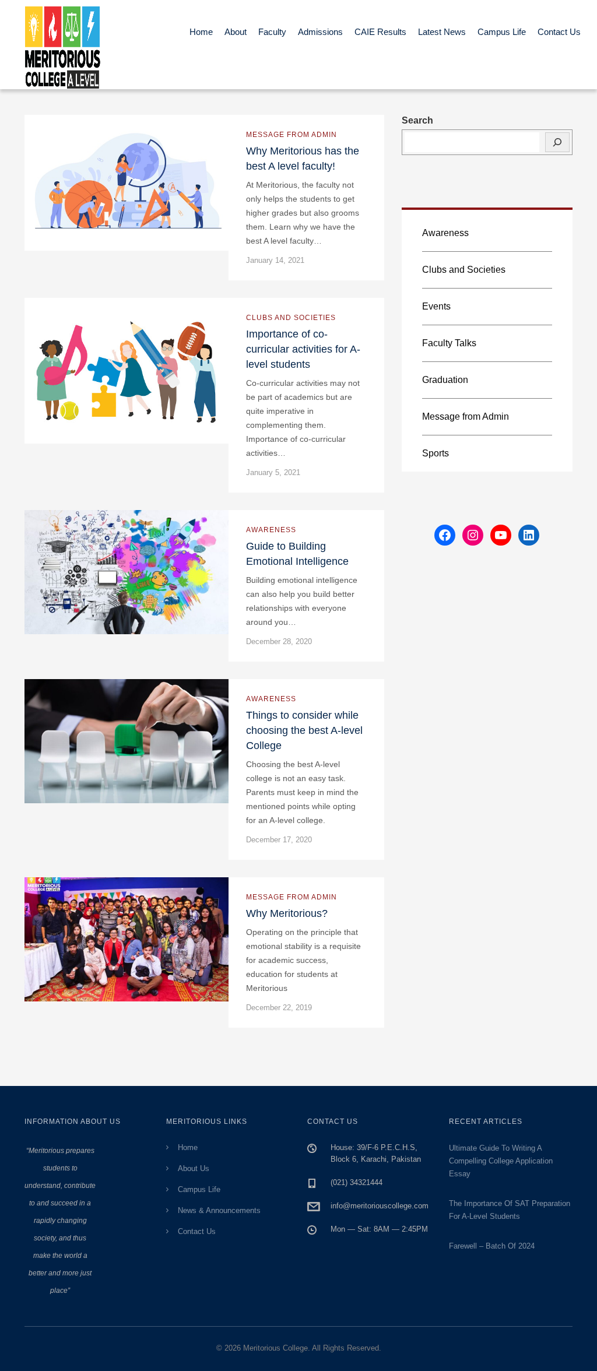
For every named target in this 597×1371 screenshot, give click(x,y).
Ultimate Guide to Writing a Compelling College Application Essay (501, 1161)
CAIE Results (380, 32)
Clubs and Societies (291, 318)
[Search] (557, 142)
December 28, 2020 (279, 641)
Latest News (442, 32)
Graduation (445, 380)
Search (417, 120)
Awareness (271, 530)
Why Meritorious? (287, 913)
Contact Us (559, 32)
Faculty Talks (449, 343)
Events (436, 306)
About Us (193, 1168)
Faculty (272, 32)
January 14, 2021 (275, 260)
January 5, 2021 (273, 472)
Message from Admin (291, 135)
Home (201, 32)
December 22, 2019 (279, 1007)
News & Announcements (219, 1210)
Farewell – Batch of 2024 (492, 1246)
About (235, 32)
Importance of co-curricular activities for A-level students (303, 349)
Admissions (320, 32)
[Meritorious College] (68, 44)
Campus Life (501, 32)
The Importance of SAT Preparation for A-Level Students (509, 1210)
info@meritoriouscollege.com (380, 1205)
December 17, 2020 (279, 839)
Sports (435, 453)
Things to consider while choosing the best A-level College (304, 730)
